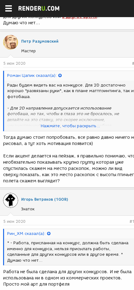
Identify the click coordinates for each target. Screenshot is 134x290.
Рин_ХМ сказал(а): (26, 233)
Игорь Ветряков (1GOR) (44, 199)
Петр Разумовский (40, 41)
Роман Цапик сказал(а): (32, 75)
